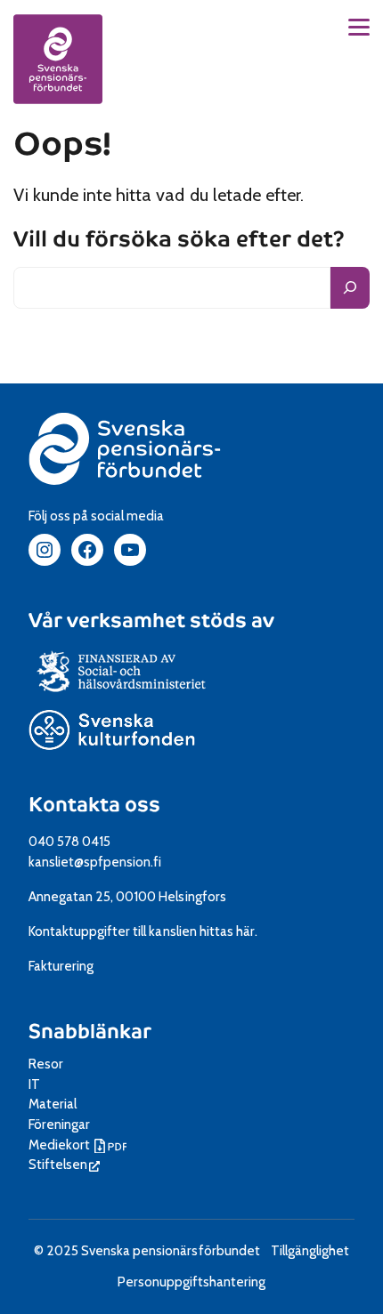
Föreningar (59, 1124)
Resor (46, 1063)
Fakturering (61, 965)
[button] (359, 27)
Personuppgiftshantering (192, 1281)
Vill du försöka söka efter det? (179, 239)
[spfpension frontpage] (57, 58)
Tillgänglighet (310, 1250)
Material (53, 1103)
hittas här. (228, 931)
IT (34, 1084)
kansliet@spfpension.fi (95, 861)
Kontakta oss (94, 805)
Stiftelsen (64, 1164)
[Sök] (350, 288)
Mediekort (80, 1144)
